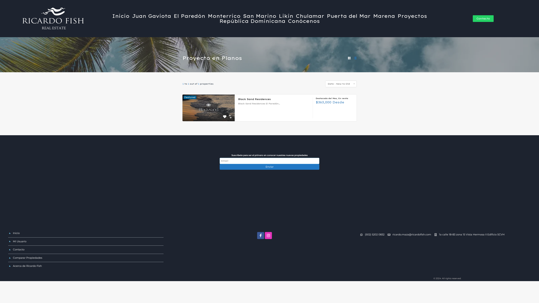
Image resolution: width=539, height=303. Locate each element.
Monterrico (224, 16)
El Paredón (189, 16)
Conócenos (304, 21)
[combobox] (341, 84)
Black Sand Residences (254, 99)
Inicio (120, 16)
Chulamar (310, 16)
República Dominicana (252, 21)
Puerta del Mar (349, 16)
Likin (286, 16)
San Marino (259, 16)
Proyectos (412, 16)
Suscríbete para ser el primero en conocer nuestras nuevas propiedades (269, 155)
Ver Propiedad (208, 115)
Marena (384, 16)
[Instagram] (268, 235)
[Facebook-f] (260, 235)
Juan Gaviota (151, 16)
